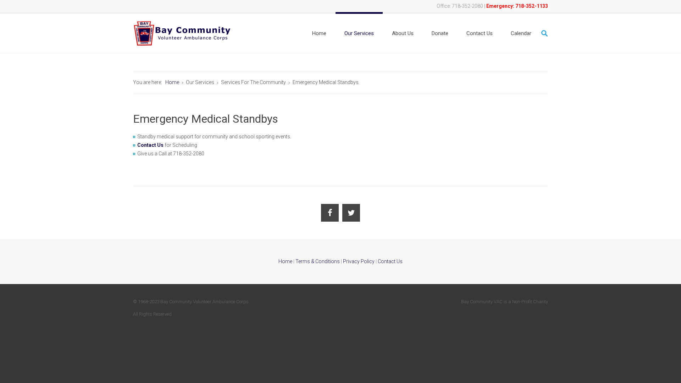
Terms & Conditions (317, 261)
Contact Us (150, 145)
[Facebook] (330, 213)
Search (544, 33)
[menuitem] (319, 33)
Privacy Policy (359, 261)
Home (285, 261)
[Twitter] (351, 213)
